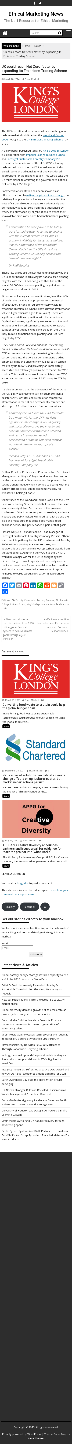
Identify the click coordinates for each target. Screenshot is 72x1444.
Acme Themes (36, 1438)
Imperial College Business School (45, 154)
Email (5, 943)
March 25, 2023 (12, 700)
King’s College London (56, 150)
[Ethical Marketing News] (5, 32)
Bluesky (10, 906)
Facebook (29, 906)
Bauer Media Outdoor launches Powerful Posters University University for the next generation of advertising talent (31, 1024)
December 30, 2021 (15, 770)
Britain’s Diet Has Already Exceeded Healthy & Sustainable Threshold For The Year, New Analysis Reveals (32, 989)
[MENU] (68, 32)
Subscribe (36, 954)
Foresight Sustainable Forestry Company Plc (33, 159)
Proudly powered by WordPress (21, 1434)
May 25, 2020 (11, 840)
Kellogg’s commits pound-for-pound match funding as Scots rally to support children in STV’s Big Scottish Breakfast (34, 1059)
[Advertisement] (36, 1201)
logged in (22, 883)
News (7, 600)
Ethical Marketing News (36, 14)
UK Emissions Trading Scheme (45, 139)
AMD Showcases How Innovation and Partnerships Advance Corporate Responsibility (53, 625)
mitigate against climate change (45, 195)
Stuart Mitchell (32, 79)
